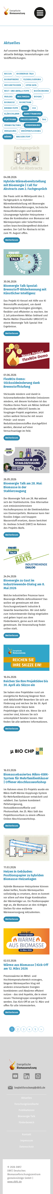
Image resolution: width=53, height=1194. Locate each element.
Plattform (10, 119)
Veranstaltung (12, 125)
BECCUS (8, 73)
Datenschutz (26, 1146)
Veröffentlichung (31, 131)
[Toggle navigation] (39, 13)
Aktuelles (26, 1097)
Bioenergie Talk (25, 73)
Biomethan (25, 102)
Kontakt (26, 1134)
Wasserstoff (23, 136)
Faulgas (8, 96)
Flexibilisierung (32, 79)
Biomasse (9, 102)
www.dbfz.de (14, 1181)
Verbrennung (32, 125)
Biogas (38, 96)
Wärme (8, 136)
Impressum (26, 1140)
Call (25, 108)
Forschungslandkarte (26, 1104)
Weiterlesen (11, 240)
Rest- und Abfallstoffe (16, 91)
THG (44, 119)
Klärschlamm (11, 113)
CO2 (34, 108)
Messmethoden (12, 85)
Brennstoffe (11, 108)
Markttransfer (32, 113)
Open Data (31, 85)
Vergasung (10, 131)
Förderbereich (26, 1122)
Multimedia (23, 96)
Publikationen (27, 1110)
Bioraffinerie (11, 79)
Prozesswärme (29, 119)
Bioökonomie (41, 91)
